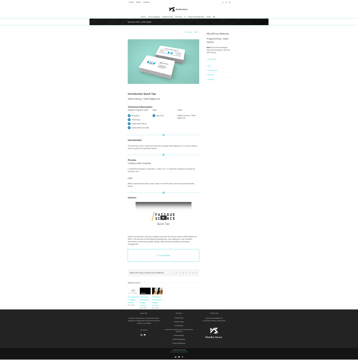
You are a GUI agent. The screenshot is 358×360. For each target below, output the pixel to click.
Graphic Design (179, 322)
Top (209, 66)
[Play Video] (163, 217)
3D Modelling (179, 325)
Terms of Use (174, 352)
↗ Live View (164, 255)
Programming (179, 318)
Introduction (213, 70)
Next (196, 32)
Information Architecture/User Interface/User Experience (179, 330)
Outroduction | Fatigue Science (133, 300)
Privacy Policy (184, 352)
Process (211, 75)
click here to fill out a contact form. (215, 321)
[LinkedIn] (141, 335)
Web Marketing (179, 335)
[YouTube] (145, 335)
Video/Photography (179, 339)
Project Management (179, 343)
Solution (211, 79)
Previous (188, 32)
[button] (214, 16)
